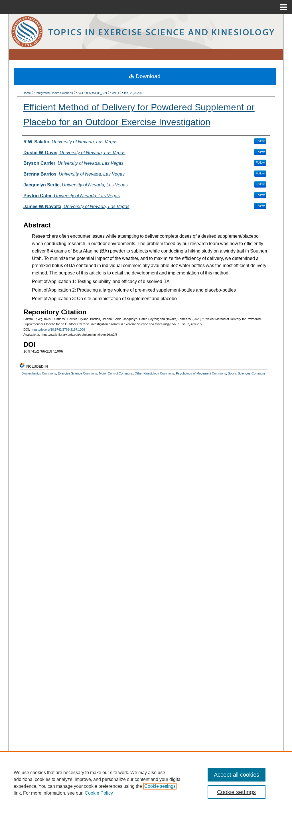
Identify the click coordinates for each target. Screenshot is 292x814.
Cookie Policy (99, 793)
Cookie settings (160, 786)
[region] (146, 782)
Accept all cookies (236, 775)
